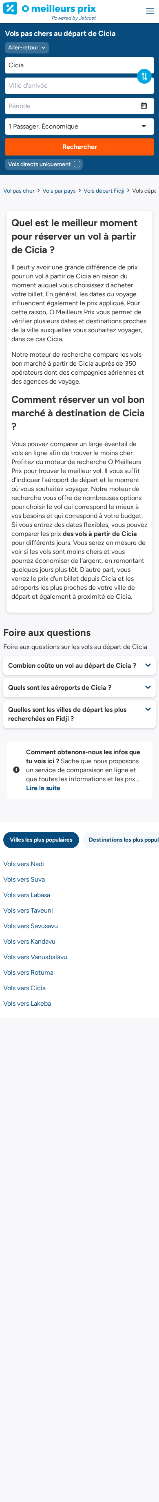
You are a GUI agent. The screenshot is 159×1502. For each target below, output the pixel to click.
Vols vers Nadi (23, 864)
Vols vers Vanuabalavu (35, 957)
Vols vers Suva (24, 879)
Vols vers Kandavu (29, 941)
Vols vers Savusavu (30, 926)
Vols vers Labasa (26, 895)
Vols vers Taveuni (28, 910)
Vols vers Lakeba (27, 1003)
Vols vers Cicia (24, 988)
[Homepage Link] (49, 8)
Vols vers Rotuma (28, 972)
